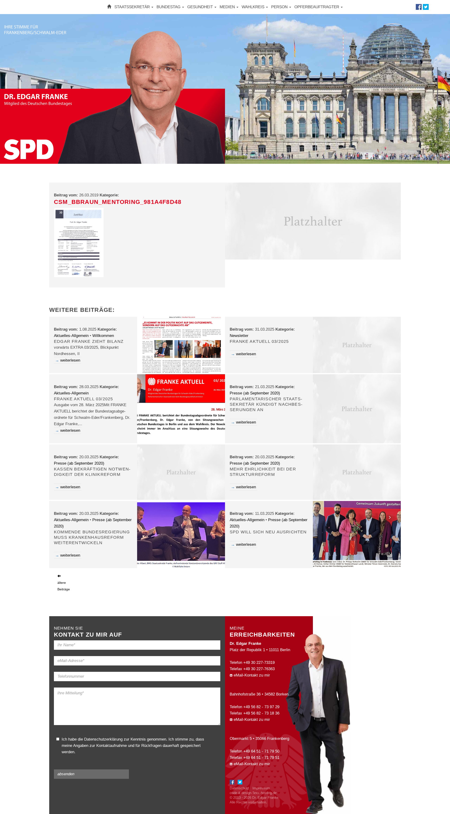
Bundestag (169, 7)
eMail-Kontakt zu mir (251, 675)
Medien (228, 7)
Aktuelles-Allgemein (71, 335)
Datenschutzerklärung (103, 739)
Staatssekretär (132, 7)
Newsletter (239, 335)
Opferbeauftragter (317, 7)
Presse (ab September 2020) (255, 393)
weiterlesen (70, 360)
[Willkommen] (109, 7)
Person (280, 7)
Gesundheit (200, 7)
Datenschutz (239, 788)
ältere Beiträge (63, 586)
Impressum (261, 788)
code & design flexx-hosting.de (253, 793)
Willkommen (103, 335)
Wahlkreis (254, 7)
